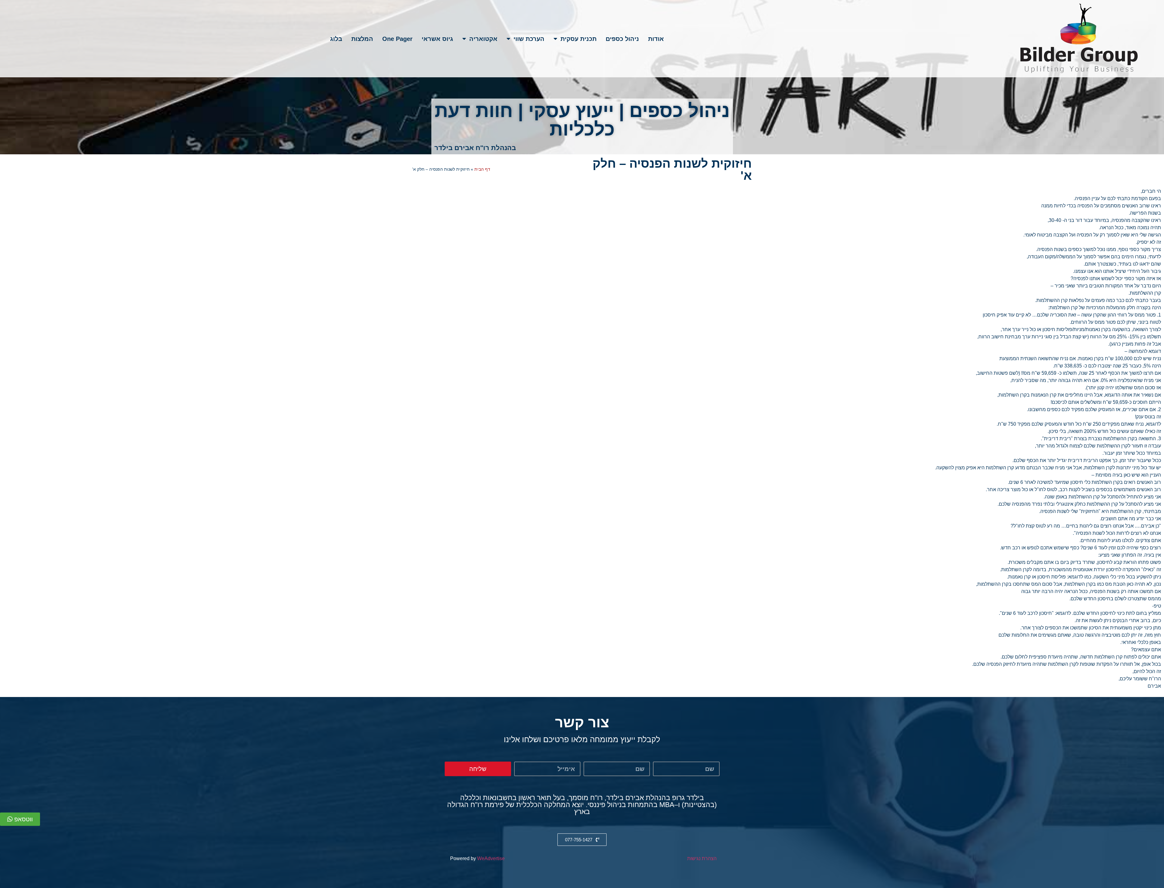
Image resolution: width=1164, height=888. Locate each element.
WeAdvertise (491, 858)
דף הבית (482, 169)
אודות (656, 39)
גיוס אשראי (437, 39)
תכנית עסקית (578, 39)
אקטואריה (483, 39)
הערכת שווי (528, 39)
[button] (20, 819)
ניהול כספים (622, 39)
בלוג (336, 39)
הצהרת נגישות (702, 858)
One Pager (397, 39)
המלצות (362, 39)
